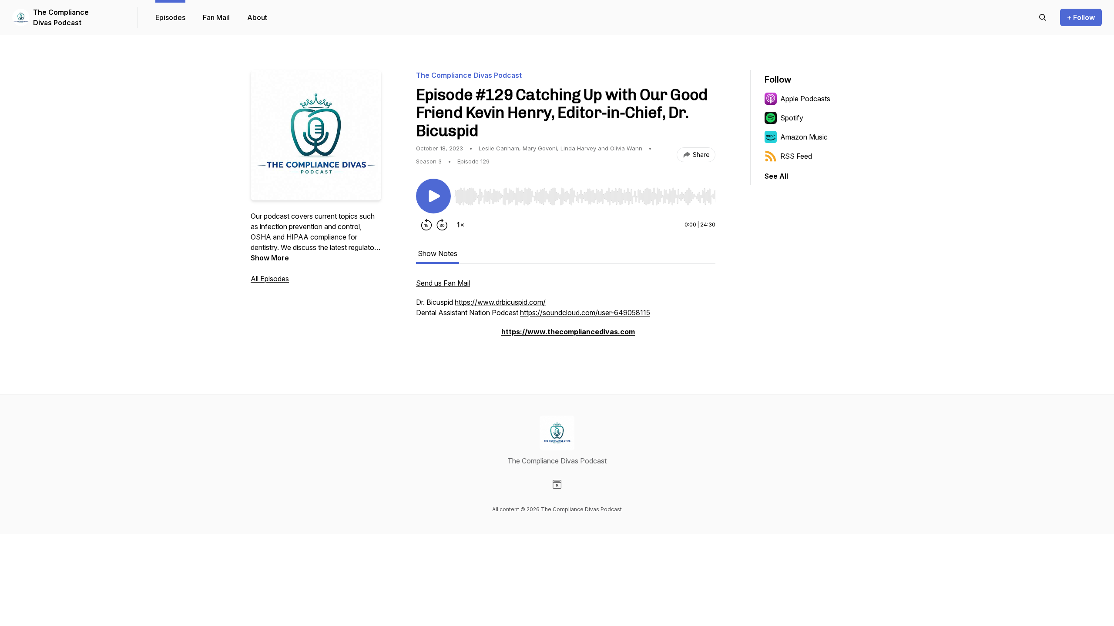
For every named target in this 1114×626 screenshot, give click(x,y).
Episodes (170, 17)
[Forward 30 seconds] (442, 225)
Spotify (791, 117)
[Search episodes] (1042, 17)
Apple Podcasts (805, 98)
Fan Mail (216, 17)
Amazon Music (804, 137)
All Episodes (270, 278)
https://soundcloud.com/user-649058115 (585, 312)
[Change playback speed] (460, 225)
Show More (270, 257)
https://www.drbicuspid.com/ (500, 302)
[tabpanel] (565, 312)
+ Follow (1081, 17)
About (257, 17)
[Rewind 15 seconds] (426, 225)
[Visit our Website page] (557, 484)
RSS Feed (796, 156)
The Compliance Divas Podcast (61, 17)
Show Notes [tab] (437, 253)
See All (776, 176)
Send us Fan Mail (443, 283)
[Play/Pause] (433, 196)
